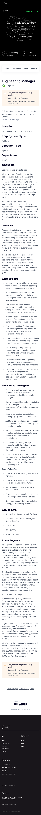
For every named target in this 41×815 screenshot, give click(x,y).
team (22, 743)
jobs (7, 69)
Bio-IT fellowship (9, 768)
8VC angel (5, 748)
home (3, 740)
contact (5, 751)
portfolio (5, 743)
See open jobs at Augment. (18, 98)
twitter (5, 804)
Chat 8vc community (9, 774)
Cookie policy (26, 709)
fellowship (6, 764)
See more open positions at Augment (20, 689)
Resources (5, 746)
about (22, 740)
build (4, 771)
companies (16, 69)
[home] (5, 3)
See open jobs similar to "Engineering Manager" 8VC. (22, 102)
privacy (5, 785)
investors (12, 804)
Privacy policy (15, 709)
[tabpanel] (20, 410)
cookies (12, 785)
